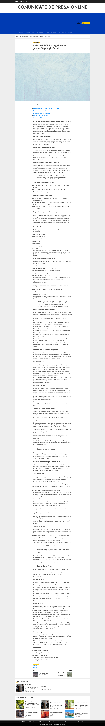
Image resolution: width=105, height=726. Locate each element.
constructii (36, 667)
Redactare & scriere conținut (71, 722)
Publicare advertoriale (46, 722)
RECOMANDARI (36, 42)
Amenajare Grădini (28, 701)
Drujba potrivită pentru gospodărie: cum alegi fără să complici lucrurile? (32, 705)
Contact (70, 32)
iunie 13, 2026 (78, 716)
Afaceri (76, 701)
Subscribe (87, 23)
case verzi (36, 663)
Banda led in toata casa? (47, 688)
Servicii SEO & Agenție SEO (25, 722)
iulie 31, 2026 (28, 691)
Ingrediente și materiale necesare (42, 110)
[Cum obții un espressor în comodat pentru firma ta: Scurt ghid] (20, 714)
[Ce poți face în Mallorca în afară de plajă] (69, 714)
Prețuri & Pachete (81, 722)
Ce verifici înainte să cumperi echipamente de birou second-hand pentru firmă (32, 688)
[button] (81, 23)
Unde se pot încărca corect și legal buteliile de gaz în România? (56, 714)
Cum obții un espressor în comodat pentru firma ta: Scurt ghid (31, 714)
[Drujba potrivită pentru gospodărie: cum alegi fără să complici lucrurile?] (20, 704)
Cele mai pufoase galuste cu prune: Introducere (46, 108)
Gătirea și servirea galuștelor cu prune (43, 115)
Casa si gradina (62, 32)
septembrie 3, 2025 (45, 689)
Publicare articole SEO (36, 722)
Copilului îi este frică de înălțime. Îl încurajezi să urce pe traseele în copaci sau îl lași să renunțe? (81, 704)
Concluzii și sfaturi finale (40, 118)
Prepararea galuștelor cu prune (41, 113)
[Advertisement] (44, 21)
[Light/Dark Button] (78, 23)
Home (16, 32)
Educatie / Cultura (30, 32)
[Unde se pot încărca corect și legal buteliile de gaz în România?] (45, 714)
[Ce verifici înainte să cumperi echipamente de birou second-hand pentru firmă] (20, 688)
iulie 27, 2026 (78, 708)
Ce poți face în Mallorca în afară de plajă (81, 714)
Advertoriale (40, 32)
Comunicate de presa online (52, 7)
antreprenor (36, 665)
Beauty (47, 32)
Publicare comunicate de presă (58, 722)
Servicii (21, 32)
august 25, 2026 (29, 707)
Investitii (53, 32)
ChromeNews (56, 724)
